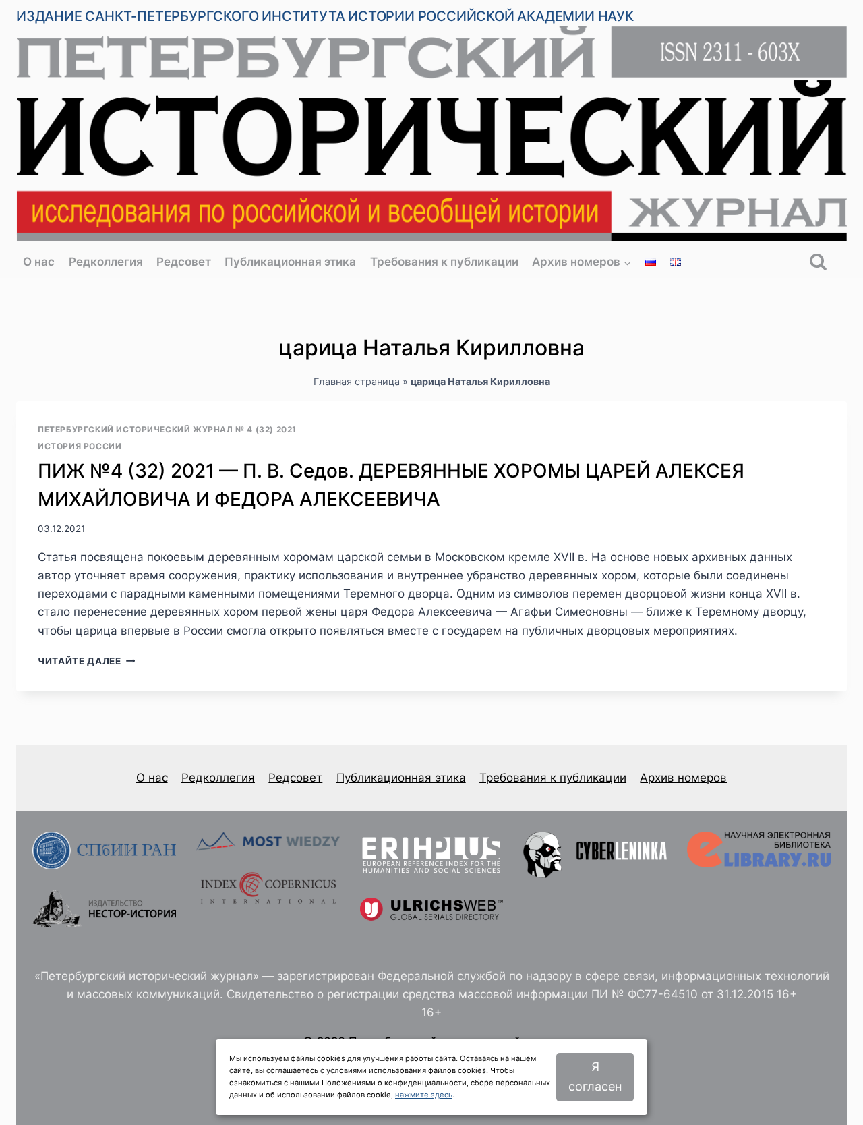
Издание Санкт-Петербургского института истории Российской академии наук (325, 16)
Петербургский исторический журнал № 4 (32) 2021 (167, 429)
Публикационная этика (290, 261)
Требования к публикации (444, 261)
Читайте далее (86, 661)
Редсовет (183, 261)
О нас (39, 261)
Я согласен (595, 1076)
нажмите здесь (423, 1094)
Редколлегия (106, 261)
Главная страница (357, 381)
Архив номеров (683, 777)
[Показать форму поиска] (818, 262)
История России (79, 446)
